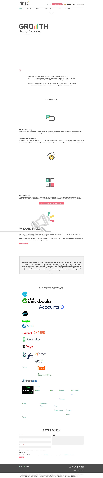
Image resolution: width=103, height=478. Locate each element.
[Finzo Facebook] (48, 4)
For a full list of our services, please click (51, 203)
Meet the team (24, 243)
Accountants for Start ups (66, 475)
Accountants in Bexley (23, 476)
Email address (22, 439)
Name (20, 435)
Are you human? (22, 452)
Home (20, 8)
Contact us (68, 8)
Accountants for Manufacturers (44, 475)
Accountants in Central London (33, 476)
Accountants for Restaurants (56, 475)
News (59, 8)
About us (29, 8)
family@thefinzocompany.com (69, 454)
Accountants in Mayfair (44, 476)
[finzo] (24, 3)
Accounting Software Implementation (55, 476)
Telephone (21, 444)
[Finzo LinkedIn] (47, 4)
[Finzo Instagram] (50, 4)
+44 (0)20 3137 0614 (57, 4)
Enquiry (53, 435)
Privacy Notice (46, 454)
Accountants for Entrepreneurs (25, 475)
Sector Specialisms (48, 8)
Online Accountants (74, 476)
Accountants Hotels (34, 475)
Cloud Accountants (66, 476)
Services (37, 8)
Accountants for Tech (75, 475)
